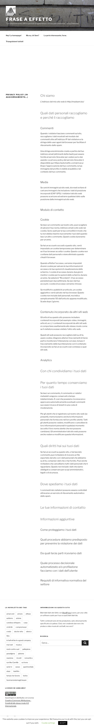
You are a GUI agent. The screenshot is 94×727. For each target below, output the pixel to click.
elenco (28, 631)
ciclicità (9, 627)
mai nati (9, 645)
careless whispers (13, 623)
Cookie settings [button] (48, 723)
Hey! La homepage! (13, 35)
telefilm (16, 671)
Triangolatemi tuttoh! (14, 41)
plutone (21, 653)
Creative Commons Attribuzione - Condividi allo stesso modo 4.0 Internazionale (18, 703)
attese (28, 614)
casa (25, 623)
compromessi (21, 627)
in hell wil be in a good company (18, 640)
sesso (17, 667)
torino (25, 676)
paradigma (10, 653)
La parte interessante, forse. (55, 35)
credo (8, 631)
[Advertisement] (47, 64)
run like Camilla (12, 662)
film (8, 636)
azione (18, 618)
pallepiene (26, 649)
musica (19, 645)
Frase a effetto (29, 19)
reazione (9, 658)
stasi (8, 671)
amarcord (10, 614)
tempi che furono (13, 676)
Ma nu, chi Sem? (32, 35)
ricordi (18, 658)
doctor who (18, 631)
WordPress (66, 613)
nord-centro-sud (12, 649)
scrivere (25, 662)
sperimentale (28, 667)
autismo (9, 618)
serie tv (9, 667)
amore (20, 614)
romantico (28, 658)
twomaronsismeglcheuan (16, 680)
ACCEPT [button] (63, 723)
